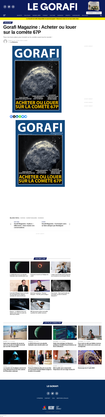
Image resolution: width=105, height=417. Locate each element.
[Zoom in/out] (5, 415)
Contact (47, 398)
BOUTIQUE (85, 15)
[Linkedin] (17, 116)
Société (19, 15)
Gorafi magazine (32, 218)
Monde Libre (37, 15)
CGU (53, 398)
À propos (40, 398)
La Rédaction (14, 42)
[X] (14, 116)
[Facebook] (11, 116)
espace (23, 218)
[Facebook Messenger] (22, 116)
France (45, 15)
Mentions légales (62, 398)
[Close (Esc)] (0, 415)
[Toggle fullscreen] (4, 415)
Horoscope (76, 15)
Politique (27, 15)
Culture (52, 15)
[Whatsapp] (19, 116)
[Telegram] (25, 116)
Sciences (60, 15)
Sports (67, 15)
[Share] (2, 415)
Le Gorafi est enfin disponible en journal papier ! (52, 18)
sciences (41, 218)
